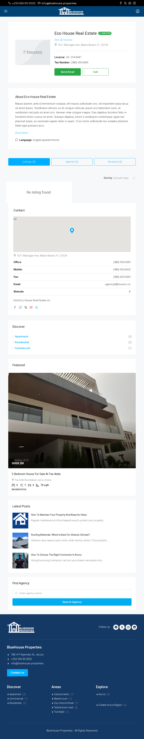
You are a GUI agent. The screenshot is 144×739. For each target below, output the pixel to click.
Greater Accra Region (110, 705)
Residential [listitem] (22, 342)
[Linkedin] (134, 627)
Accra (102, 694)
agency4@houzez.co (117, 284)
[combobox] (124, 178)
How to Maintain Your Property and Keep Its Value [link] (59, 514)
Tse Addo (59, 711)
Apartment (15, 694)
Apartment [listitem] (21, 336)
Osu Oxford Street (64, 703)
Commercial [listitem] (22, 348)
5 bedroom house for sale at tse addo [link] (36, 474)
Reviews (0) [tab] (115, 161)
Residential (15, 703)
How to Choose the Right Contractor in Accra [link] (56, 554)
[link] (72, 420)
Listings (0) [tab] (28, 161)
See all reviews (63, 39)
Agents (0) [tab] (72, 161)
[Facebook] (116, 627)
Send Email (67, 72)
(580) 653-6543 (121, 276)
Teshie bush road (63, 707)
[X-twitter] (122, 627)
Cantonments (61, 694)
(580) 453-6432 (121, 269)
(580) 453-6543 (121, 262)
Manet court (60, 698)
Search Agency (72, 602)
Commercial (16, 698)
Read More (21, 132)
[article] (72, 434)
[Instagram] (128, 627)
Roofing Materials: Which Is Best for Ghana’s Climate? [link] (60, 534)
